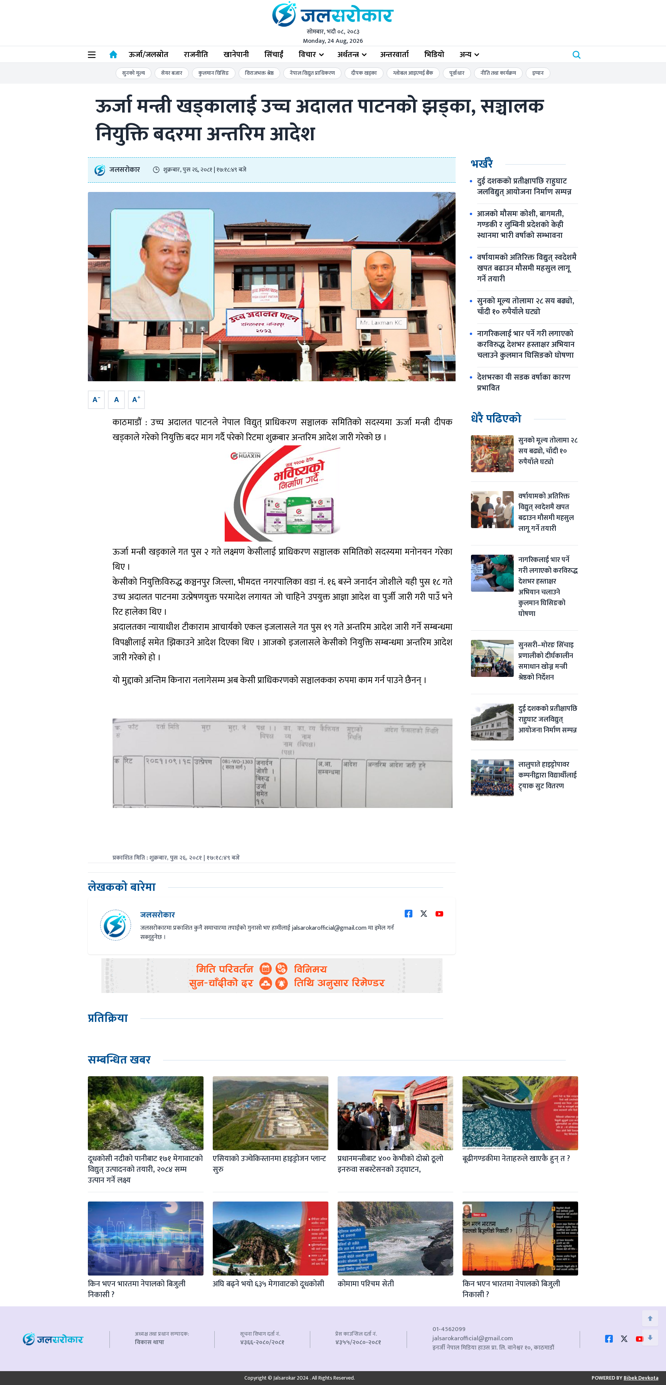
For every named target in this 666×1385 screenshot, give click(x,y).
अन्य (465, 54)
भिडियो (434, 54)
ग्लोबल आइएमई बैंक (413, 73)
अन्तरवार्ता (394, 54)
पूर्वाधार (456, 73)
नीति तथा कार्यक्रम (498, 73)
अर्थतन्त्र (348, 54)
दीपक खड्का (364, 73)
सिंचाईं (273, 54)
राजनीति (196, 54)
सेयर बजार (171, 73)
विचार (307, 54)
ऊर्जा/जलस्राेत (148, 54)
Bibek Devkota (641, 1377)
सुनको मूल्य (133, 73)
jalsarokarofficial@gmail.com (472, 1338)
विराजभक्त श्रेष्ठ (259, 73)
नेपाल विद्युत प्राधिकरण (312, 73)
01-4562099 (449, 1329)
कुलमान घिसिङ (213, 73)
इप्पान (538, 73)
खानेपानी (236, 54)
